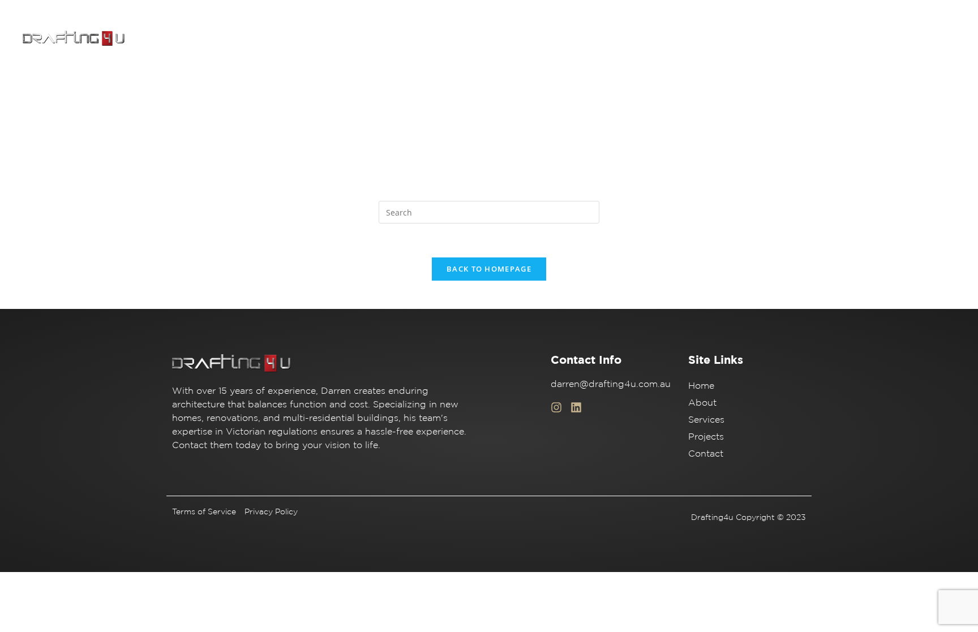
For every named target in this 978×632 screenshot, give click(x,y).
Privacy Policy (271, 511)
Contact (899, 38)
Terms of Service (204, 511)
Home (689, 38)
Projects (844, 38)
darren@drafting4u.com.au (611, 384)
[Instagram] (556, 407)
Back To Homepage (489, 269)
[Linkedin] (576, 407)
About (736, 38)
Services (788, 38)
